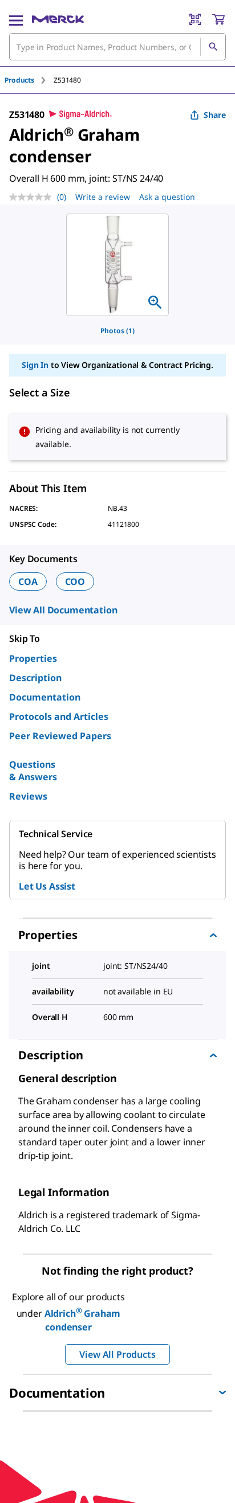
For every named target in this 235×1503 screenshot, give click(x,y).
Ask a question (167, 196)
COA (28, 581)
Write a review (102, 196)
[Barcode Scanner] (195, 19)
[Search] (212, 47)
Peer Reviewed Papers (60, 736)
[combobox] (117, 46)
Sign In (35, 364)
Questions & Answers (33, 770)
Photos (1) (117, 330)
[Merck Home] (58, 19)
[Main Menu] (16, 19)
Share (215, 114)
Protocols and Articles (58, 716)
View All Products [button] (117, 1354)
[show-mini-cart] (218, 19)
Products (19, 80)
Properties (33, 658)
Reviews (28, 796)
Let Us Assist (47, 886)
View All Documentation (63, 610)
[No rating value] (33, 197)
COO (75, 581)
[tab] (29, 80)
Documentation (44, 697)
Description (35, 677)
